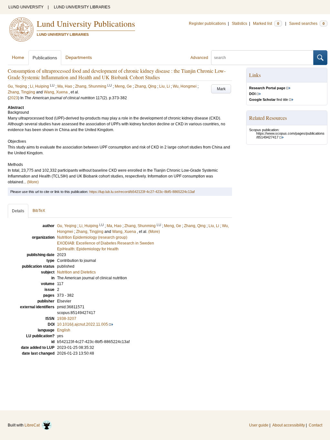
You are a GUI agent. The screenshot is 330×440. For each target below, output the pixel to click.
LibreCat (33, 425)
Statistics (239, 23)
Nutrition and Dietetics (76, 272)
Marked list (266, 23)
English (63, 330)
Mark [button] (221, 89)
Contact (315, 425)
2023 (13, 98)
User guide (258, 425)
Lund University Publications (86, 23)
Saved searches (307, 23)
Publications (45, 57)
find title (268, 99)
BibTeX (39, 210)
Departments (78, 57)
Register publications (207, 23)
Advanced (199, 57)
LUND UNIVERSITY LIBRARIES (82, 7)
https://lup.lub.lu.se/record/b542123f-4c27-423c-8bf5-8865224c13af (142, 192)
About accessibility (288, 425)
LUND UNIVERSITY (26, 7)
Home (18, 57)
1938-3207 (66, 318)
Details (18, 211)
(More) (33, 182)
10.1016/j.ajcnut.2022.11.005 (82, 324)
